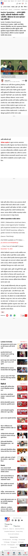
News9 (5, 1)
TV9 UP (17, 544)
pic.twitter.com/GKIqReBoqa (9, 242)
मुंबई (16, 6)
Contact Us (5, 528)
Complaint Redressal (9, 531)
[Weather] (17, 3)
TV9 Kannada (21, 539)
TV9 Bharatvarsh (6, 539)
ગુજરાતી (19, 1)
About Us (11, 528)
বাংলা (15, 1)
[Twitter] (16, 520)
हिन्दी (2, 1)
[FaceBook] (12, 520)
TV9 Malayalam (11, 544)
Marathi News (4, 9)
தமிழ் (26, 1)
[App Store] (18, 526)
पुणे (19, 6)
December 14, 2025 (6, 249)
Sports (10, 9)
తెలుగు (12, 1)
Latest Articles (6, 342)
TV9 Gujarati (13, 542)
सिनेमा (25, 6)
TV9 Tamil (3, 544)
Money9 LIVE (13, 547)
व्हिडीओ (3, 384)
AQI (20, 3)
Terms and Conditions (13, 534)
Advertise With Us (19, 528)
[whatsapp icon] (14, 315)
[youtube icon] (7, 315)
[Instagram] (19, 520)
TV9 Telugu (14, 539)
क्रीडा (22, 6)
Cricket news (16, 9)
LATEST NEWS (6, 6)
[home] (1, 6)
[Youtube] (22, 520)
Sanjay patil (7, 80)
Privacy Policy (19, 531)
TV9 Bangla (6, 542)
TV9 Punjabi (21, 542)
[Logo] (2, 3)
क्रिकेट (3, 312)
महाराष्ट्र (12, 6)
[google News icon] (11, 315)
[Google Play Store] (9, 525)
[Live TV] (22, 3)
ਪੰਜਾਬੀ (23, 1)
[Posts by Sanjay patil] (2, 81)
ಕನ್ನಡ (9, 1)
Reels (3, 465)
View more (22, 341)
